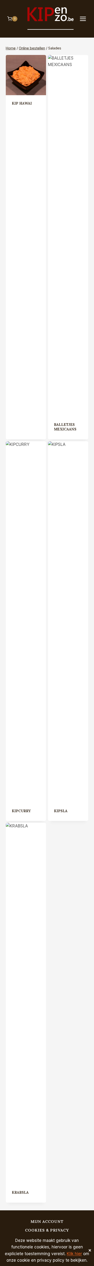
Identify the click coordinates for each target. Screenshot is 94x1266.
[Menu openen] (85, 19)
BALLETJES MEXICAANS (65, 427)
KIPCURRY (21, 811)
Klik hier (74, 1253)
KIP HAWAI (22, 103)
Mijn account (47, 1221)
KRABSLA (20, 1192)
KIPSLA (60, 811)
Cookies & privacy (47, 1230)
